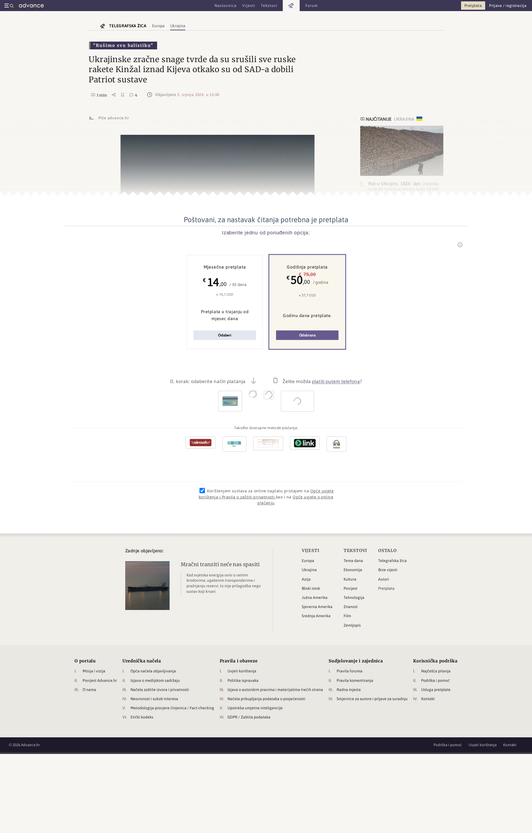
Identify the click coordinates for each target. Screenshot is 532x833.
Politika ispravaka (243, 680)
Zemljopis (352, 625)
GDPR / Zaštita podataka (248, 717)
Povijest (350, 588)
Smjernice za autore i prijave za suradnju (372, 699)
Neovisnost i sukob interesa (154, 699)
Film (347, 616)
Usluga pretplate (436, 689)
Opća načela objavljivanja (153, 671)
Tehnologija (354, 597)
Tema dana (353, 560)
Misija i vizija (94, 671)
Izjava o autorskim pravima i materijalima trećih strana (275, 689)
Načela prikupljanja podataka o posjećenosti (266, 699)
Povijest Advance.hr (100, 680)
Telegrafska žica (392, 560)
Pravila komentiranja (355, 680)
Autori (383, 579)
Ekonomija (353, 570)
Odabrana (307, 335)
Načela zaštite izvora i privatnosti (160, 689)
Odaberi (224, 335)
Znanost (351, 606)
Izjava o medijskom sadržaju (155, 680)
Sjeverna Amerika (317, 606)
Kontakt (428, 699)
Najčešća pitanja (436, 671)
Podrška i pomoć (435, 680)
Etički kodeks (142, 717)
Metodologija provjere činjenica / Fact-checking (172, 708)
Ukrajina (309, 570)
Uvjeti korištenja (241, 671)
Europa (308, 560)
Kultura (350, 579)
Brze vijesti (387, 570)
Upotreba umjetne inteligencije (255, 708)
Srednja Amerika (316, 616)
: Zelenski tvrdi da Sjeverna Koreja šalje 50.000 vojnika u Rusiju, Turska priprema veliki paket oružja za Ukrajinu (403, 191)
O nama (89, 689)
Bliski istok (311, 588)
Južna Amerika (315, 597)
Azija (306, 579)
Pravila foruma (349, 671)
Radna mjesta (349, 689)
